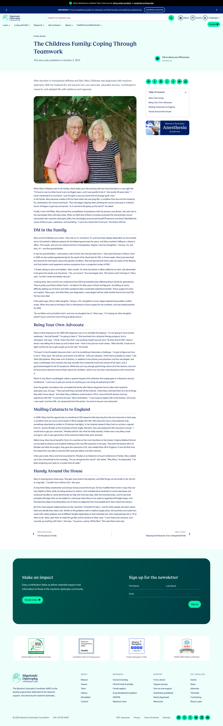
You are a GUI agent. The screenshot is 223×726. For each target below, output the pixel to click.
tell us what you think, (122, 3)
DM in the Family (156, 98)
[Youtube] (207, 717)
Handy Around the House (160, 111)
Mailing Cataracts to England (162, 107)
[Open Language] (219, 18)
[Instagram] (184, 717)
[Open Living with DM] (29, 25)
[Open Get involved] (60, 25)
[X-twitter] (190, 717)
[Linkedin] (201, 717)
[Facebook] (178, 717)
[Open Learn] (9, 25)
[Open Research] (43, 25)
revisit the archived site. (144, 3)
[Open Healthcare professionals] (101, 25)
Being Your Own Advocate (160, 102)
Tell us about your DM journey (175, 57)
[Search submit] (171, 18)
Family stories (40, 36)
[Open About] (72, 25)
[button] (6, 10)
